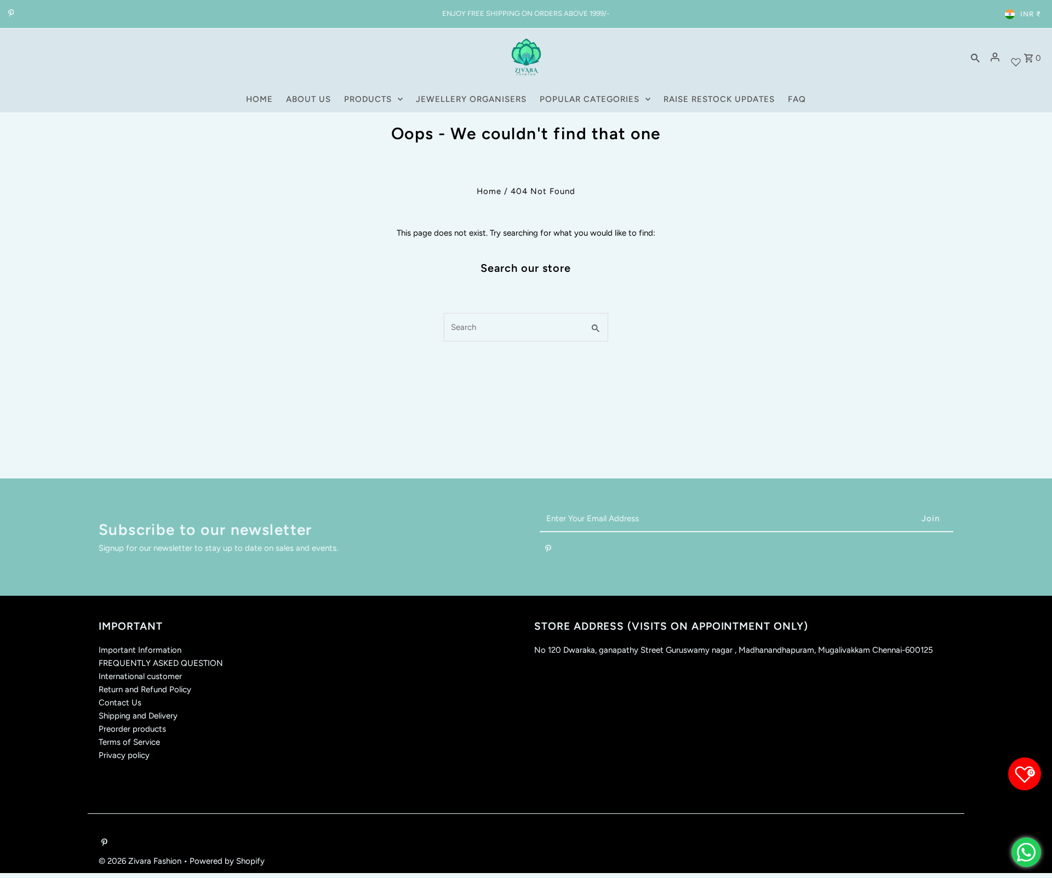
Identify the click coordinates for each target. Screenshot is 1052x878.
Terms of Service (129, 742)
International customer (140, 676)
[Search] (975, 57)
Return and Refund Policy (145, 689)
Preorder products (132, 729)
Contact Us (120, 703)
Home (489, 191)
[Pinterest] (9, 14)
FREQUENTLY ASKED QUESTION (161, 663)
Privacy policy (124, 755)
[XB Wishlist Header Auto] (1016, 57)
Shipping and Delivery (138, 716)
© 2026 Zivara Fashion (141, 861)
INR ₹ (1030, 14)
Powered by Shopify (227, 861)
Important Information (140, 650)
